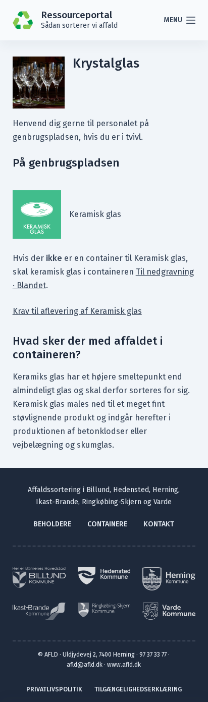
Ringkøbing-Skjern (111, 502)
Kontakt (158, 524)
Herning (165, 489)
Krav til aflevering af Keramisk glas (77, 311)
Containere (107, 524)
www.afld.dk (124, 664)
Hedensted (131, 489)
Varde (162, 502)
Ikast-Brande (57, 502)
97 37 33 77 (153, 654)
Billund (98, 489)
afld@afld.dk (84, 664)
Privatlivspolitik (54, 689)
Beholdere (52, 524)
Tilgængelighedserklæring (138, 689)
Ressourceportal (76, 15)
